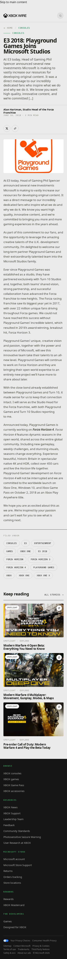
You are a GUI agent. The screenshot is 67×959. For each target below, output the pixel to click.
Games (9, 551)
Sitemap (7, 946)
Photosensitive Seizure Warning (22, 837)
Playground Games (43, 567)
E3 (25, 543)
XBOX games (11, 779)
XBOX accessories (13, 791)
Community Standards (16, 831)
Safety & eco (9, 953)
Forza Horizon (14, 559)
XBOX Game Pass (13, 785)
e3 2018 (42, 551)
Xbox (9, 575)
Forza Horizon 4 (16, 567)
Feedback (9, 825)
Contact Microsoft (21, 946)
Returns (8, 871)
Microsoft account (14, 859)
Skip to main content (13, 2)
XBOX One (25, 551)
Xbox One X (43, 575)
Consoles (11, 543)
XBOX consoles (12, 773)
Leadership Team (13, 819)
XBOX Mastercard (13, 905)
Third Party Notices (40, 949)
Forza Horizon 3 (40, 559)
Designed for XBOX (14, 927)
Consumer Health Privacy (44, 940)
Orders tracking (12, 877)
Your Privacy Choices (20, 940)
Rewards (8, 899)
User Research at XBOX (17, 842)
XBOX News (10, 807)
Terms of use (9, 949)
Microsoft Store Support (17, 865)
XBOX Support (11, 813)
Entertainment (42, 543)
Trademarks (23, 949)
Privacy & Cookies (40, 946)
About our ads (24, 953)
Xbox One (24, 575)
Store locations (12, 882)
